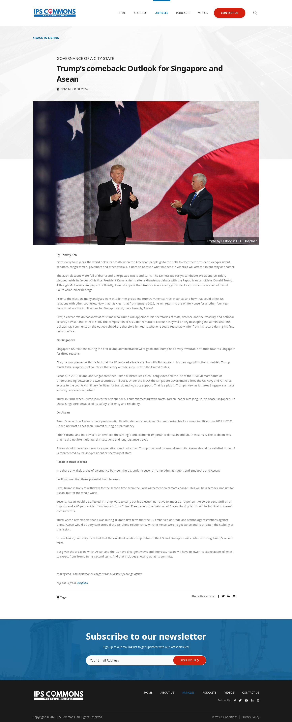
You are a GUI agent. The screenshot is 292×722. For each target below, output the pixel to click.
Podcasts (183, 13)
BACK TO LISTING (47, 38)
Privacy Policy (250, 717)
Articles (161, 13)
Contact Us (229, 13)
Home (121, 13)
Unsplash (82, 583)
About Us (140, 13)
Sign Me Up (188, 660)
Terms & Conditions (225, 717)
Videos (203, 13)
